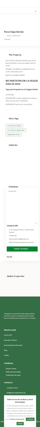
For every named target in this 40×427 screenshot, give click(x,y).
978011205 (13, 236)
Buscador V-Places (10, 340)
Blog (5, 350)
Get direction (12, 191)
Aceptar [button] (20, 423)
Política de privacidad (17, 419)
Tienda (6, 355)
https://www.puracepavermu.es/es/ (21, 242)
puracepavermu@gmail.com (19, 239)
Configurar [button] (30, 419)
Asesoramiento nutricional (13, 345)
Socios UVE (8, 335)
